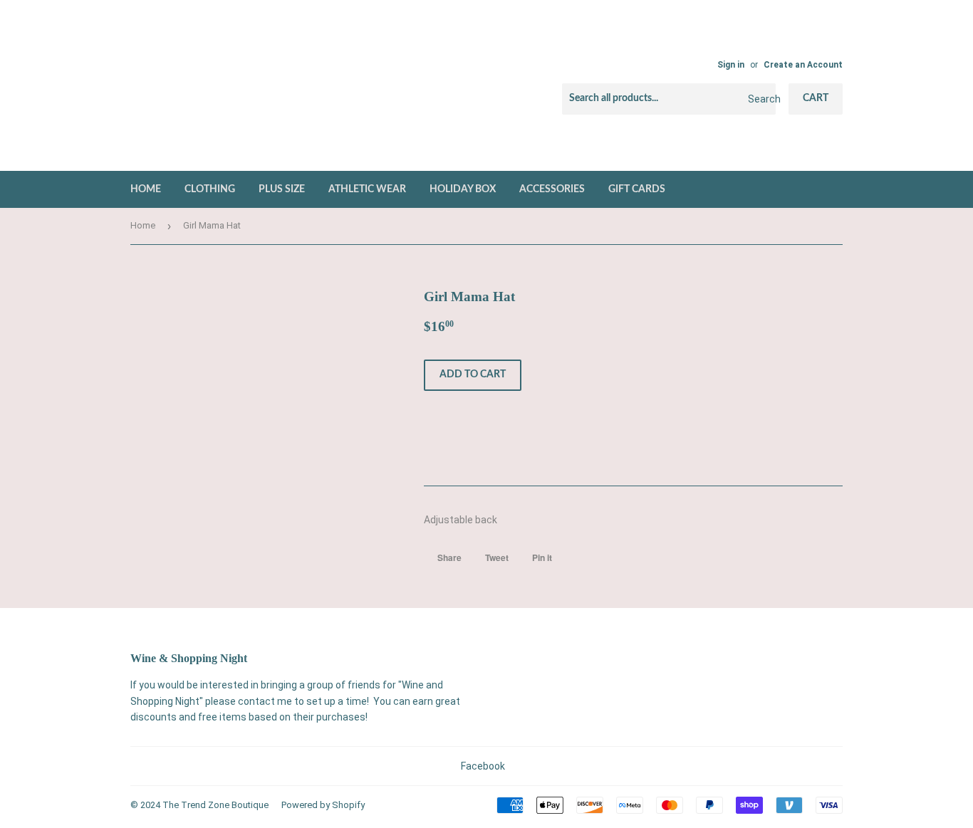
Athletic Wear (367, 189)
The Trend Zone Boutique (215, 805)
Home (145, 189)
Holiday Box (463, 189)
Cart (815, 98)
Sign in (730, 65)
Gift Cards (636, 189)
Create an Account (803, 65)
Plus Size (282, 189)
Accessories (552, 189)
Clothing (209, 189)
